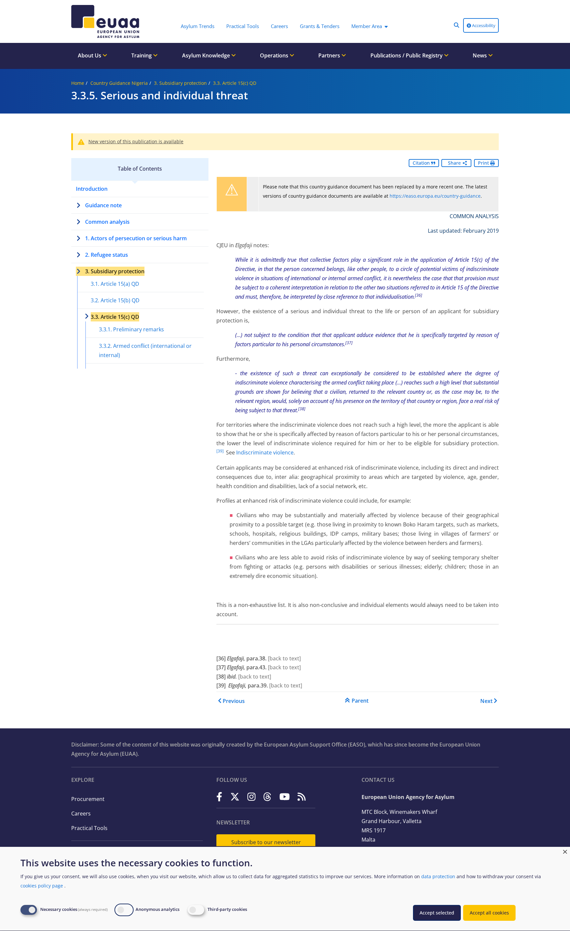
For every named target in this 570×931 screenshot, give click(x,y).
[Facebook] (219, 796)
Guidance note (103, 205)
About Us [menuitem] (90, 55)
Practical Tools (89, 828)
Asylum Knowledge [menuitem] (206, 55)
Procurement (88, 799)
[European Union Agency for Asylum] (106, 21)
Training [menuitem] (142, 55)
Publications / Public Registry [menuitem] (407, 55)
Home (77, 83)
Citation (422, 163)
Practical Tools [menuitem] (242, 26)
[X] (234, 796)
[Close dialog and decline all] (565, 851)
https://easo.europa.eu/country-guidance (435, 196)
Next (486, 701)
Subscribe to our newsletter (266, 842)
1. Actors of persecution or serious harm (136, 238)
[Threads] (267, 796)
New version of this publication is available (135, 141)
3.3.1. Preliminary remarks (131, 329)
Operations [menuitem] (275, 55)
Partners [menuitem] (329, 55)
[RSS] (302, 796)
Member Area (366, 26)
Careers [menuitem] (279, 26)
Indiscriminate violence (265, 452)
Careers (81, 813)
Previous (234, 701)
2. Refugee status (106, 254)
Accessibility (483, 25)
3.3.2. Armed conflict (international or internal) (145, 350)
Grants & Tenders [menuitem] (319, 26)
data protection (438, 876)
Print (484, 163)
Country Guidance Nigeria (119, 83)
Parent (360, 700)
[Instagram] (251, 796)
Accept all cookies (489, 913)
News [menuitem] (480, 55)
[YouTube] (284, 796)
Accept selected (437, 913)
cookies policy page (41, 885)
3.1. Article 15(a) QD (115, 283)
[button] (456, 25)
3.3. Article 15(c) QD (234, 83)
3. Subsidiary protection (180, 83)
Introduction (92, 188)
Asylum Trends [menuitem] (197, 26)
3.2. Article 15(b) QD (115, 300)
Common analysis (107, 221)
